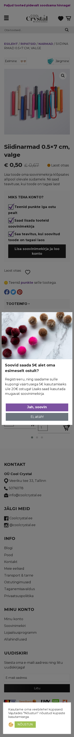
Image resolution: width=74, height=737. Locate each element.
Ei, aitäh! (37, 417)
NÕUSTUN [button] (25, 724)
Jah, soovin (37, 407)
